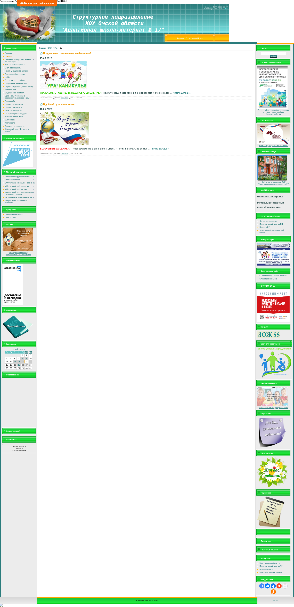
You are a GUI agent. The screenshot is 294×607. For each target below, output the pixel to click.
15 (23, 362)
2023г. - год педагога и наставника (273, 146)
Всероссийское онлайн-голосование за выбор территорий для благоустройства (273, 112)
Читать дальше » (182, 92)
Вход (200, 38)
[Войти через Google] (285, 586)
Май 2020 (19, 349)
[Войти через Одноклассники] (273, 591)
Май (56, 48)
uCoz (275, 600)
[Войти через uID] (261, 585)
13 (15, 362)
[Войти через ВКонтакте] (267, 585)
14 (19, 362)
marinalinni (64, 98)
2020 (50, 48)
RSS (226, 9)
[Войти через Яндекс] (279, 585)
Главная (180, 38)
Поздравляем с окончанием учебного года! (67, 53)
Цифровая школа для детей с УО (273, 408)
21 (19, 365)
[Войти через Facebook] (273, 585)
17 (30, 362)
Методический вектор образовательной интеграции (18, 254)
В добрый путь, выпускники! (59, 104)
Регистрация (191, 38)
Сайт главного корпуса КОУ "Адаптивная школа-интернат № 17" (273, 183)
